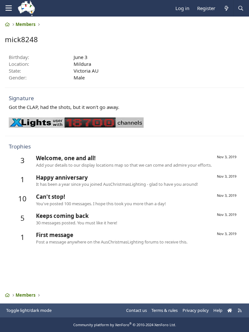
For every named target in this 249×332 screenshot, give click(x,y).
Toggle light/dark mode (29, 310)
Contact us (136, 310)
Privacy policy (196, 310)
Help (217, 310)
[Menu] (8, 8)
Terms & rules (164, 310)
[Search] (240, 8)
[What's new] (226, 8)
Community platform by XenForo (124, 324)
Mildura (82, 64)
